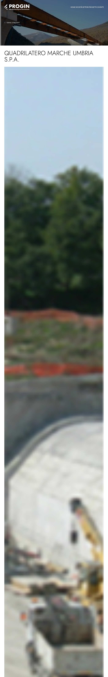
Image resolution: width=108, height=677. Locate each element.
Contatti (100, 7)
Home (73, 7)
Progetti (92, 7)
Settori (85, 7)
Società (79, 7)
